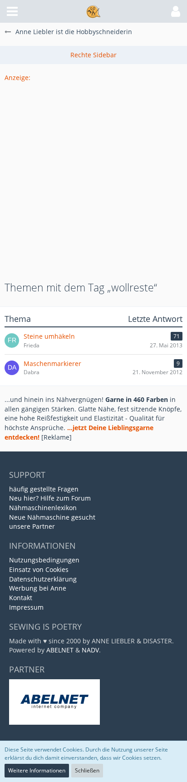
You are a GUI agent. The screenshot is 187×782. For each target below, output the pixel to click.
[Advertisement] (93, 176)
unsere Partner (32, 526)
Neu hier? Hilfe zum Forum (50, 498)
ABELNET (60, 650)
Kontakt (20, 597)
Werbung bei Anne (37, 588)
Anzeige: (17, 77)
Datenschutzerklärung (43, 579)
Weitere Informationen (36, 770)
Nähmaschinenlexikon (43, 507)
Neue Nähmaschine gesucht (52, 517)
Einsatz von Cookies (39, 569)
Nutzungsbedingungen (44, 560)
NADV (90, 650)
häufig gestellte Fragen (44, 489)
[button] (12, 11)
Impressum (26, 607)
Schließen (87, 770)
